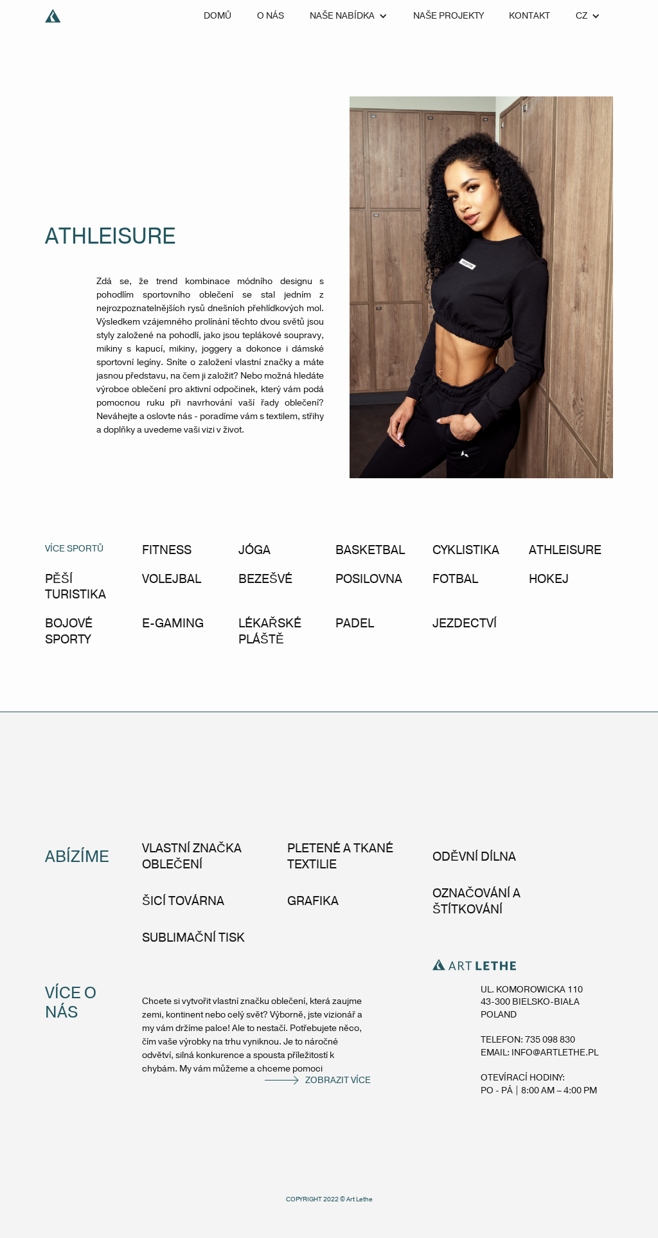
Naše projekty (448, 16)
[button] (348, 16)
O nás (270, 16)
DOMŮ (217, 16)
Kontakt (529, 16)
